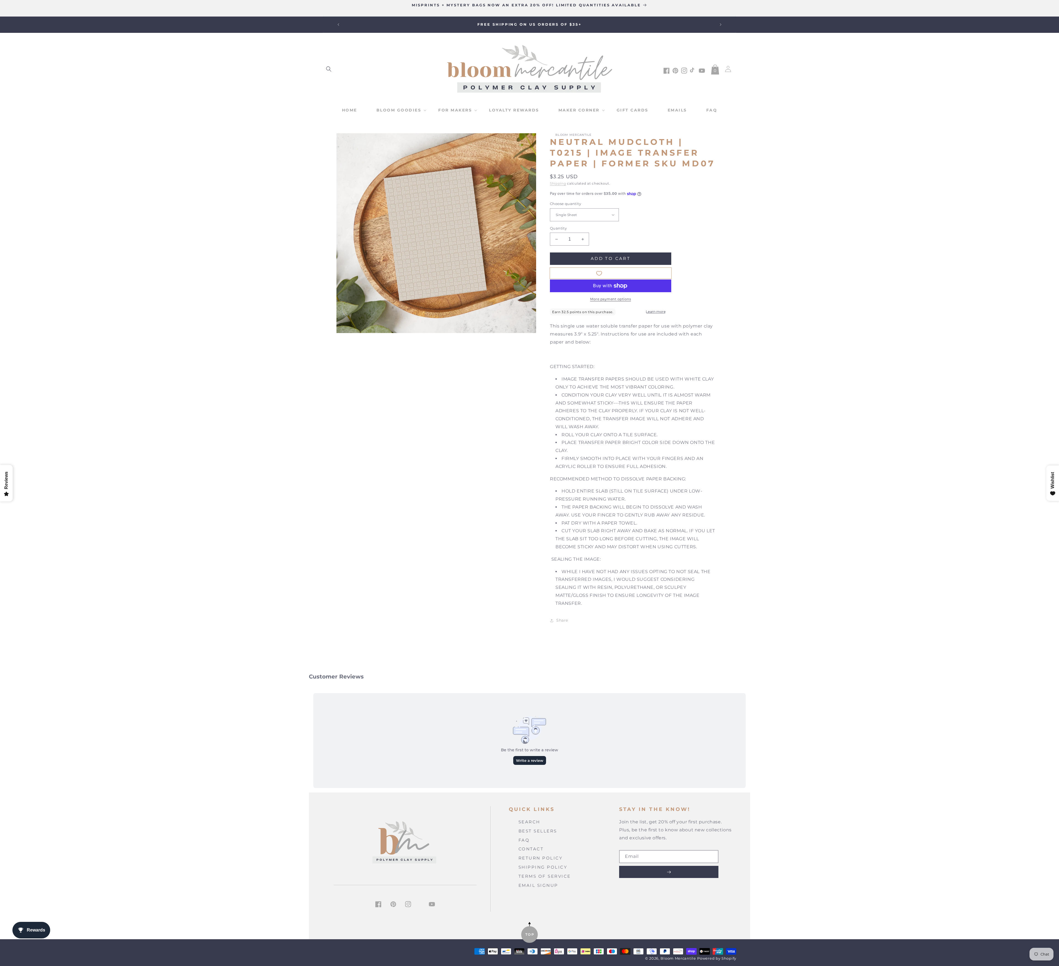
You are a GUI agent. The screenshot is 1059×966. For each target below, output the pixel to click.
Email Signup (538, 885)
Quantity (558, 228)
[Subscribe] (668, 872)
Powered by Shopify (716, 958)
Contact (531, 848)
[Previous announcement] (338, 24)
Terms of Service (544, 876)
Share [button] (562, 620)
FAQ (524, 840)
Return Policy (540, 858)
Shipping (558, 183)
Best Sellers (537, 831)
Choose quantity (565, 203)
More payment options (610, 299)
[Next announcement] (721, 24)
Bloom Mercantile (678, 958)
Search (529, 821)
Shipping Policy (543, 867)
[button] (329, 69)
